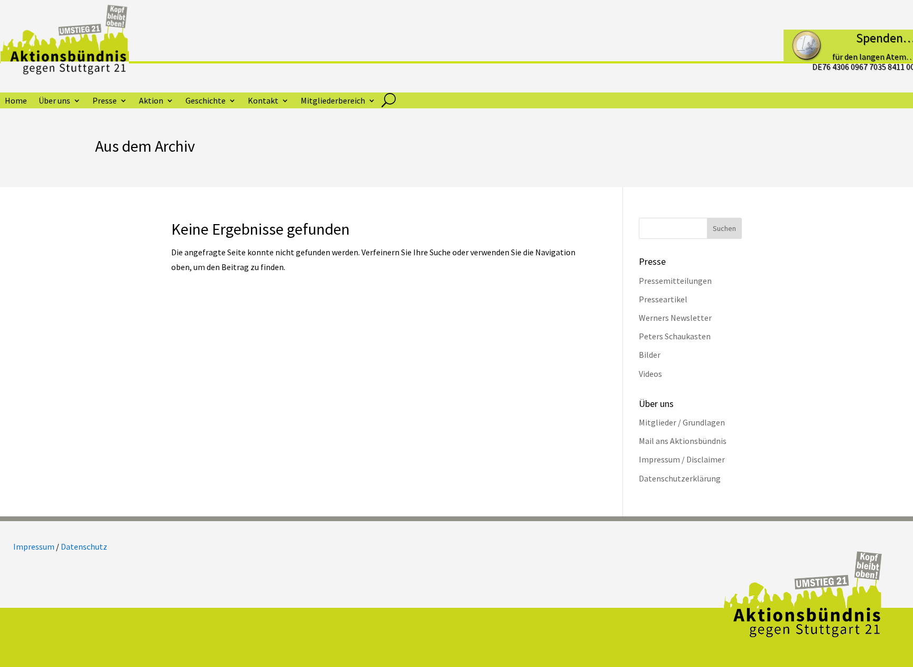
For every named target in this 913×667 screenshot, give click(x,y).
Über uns (54, 101)
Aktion (151, 101)
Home (16, 101)
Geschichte (205, 101)
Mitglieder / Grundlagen (682, 422)
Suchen (724, 228)
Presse (104, 101)
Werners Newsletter (675, 317)
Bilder (649, 354)
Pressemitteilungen (675, 280)
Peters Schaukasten (675, 336)
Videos (650, 373)
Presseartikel (663, 299)
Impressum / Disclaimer (682, 459)
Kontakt (263, 101)
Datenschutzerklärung (680, 478)
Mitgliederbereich (333, 101)
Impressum (33, 546)
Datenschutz (84, 546)
